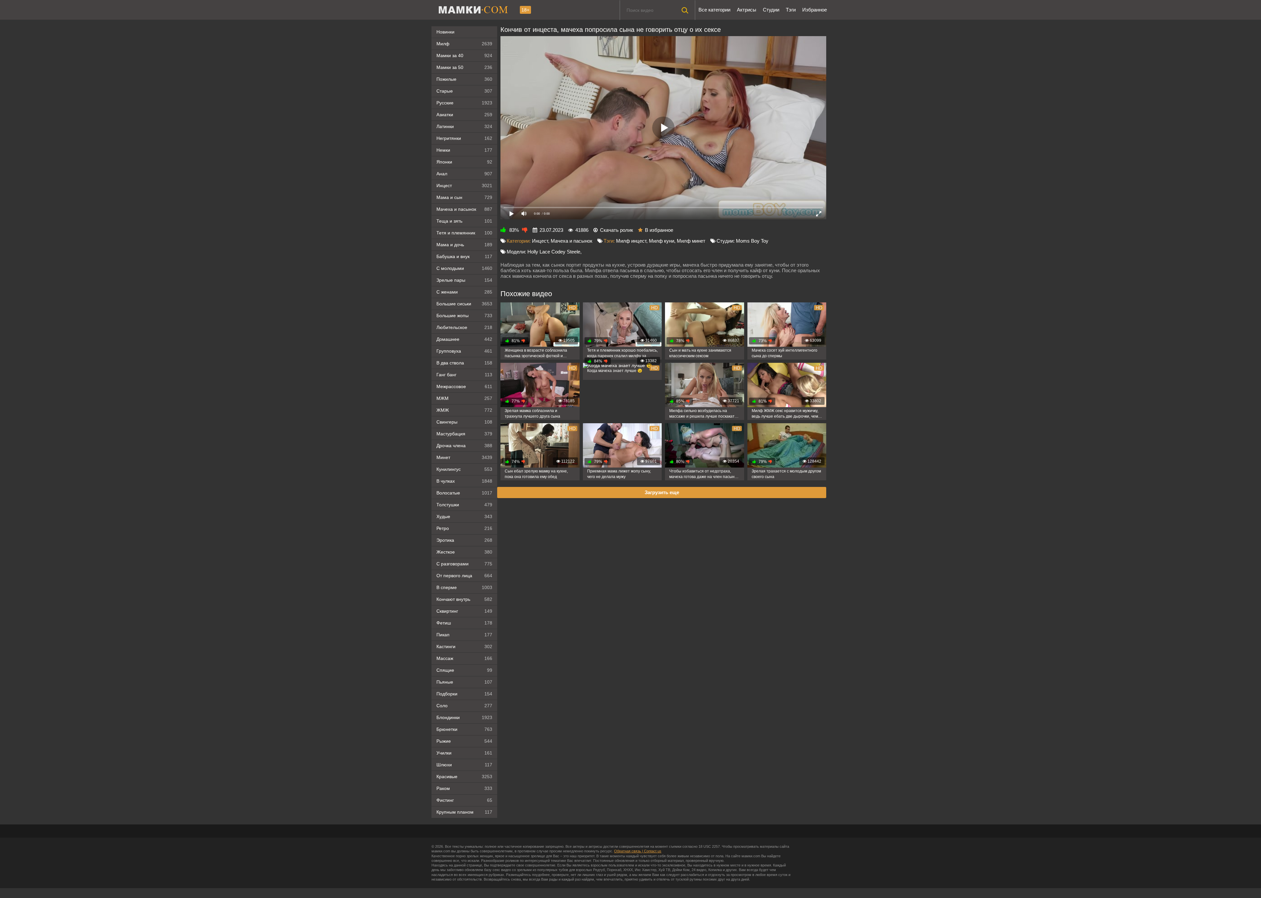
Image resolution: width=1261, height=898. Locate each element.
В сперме (464, 587)
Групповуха (464, 351)
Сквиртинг (464, 611)
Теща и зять (464, 221)
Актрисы (746, 9)
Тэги (791, 9)
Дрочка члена (464, 445)
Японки (464, 161)
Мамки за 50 (464, 67)
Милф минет (691, 241)
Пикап (464, 634)
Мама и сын (464, 197)
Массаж (464, 658)
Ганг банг (464, 374)
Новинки (445, 31)
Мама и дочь (464, 244)
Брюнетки (464, 729)
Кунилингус (464, 469)
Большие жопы (464, 315)
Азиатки (464, 114)
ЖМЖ (464, 410)
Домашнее (464, 339)
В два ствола (464, 362)
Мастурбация (464, 433)
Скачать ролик (616, 230)
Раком (464, 788)
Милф (464, 43)
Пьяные (464, 682)
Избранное (814, 9)
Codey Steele (565, 251)
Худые (464, 516)
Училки (464, 753)
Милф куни (661, 241)
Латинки (464, 126)
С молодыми (464, 268)
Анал (464, 173)
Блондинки (464, 717)
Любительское (464, 327)
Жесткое (464, 552)
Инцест (540, 241)
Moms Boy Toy (752, 241)
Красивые (464, 776)
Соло (464, 705)
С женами (464, 292)
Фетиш (464, 622)
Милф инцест (631, 241)
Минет (464, 457)
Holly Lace (538, 251)
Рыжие (464, 741)
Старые (464, 91)
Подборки (464, 693)
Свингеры (464, 422)
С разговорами (464, 563)
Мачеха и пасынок (464, 209)
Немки (464, 150)
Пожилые (464, 79)
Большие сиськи (464, 303)
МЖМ (464, 398)
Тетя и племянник (464, 232)
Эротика (464, 540)
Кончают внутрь (464, 599)
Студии (771, 9)
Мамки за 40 (464, 55)
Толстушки (464, 504)
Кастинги (464, 646)
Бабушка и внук (464, 256)
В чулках (464, 481)
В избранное (659, 230)
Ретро (464, 528)
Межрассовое (464, 386)
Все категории (714, 9)
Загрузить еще (662, 492)
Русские (464, 102)
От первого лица (464, 575)
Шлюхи (464, 764)
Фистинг (464, 800)
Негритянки (464, 138)
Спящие (464, 670)
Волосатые (464, 492)
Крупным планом (464, 812)
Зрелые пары (464, 280)
